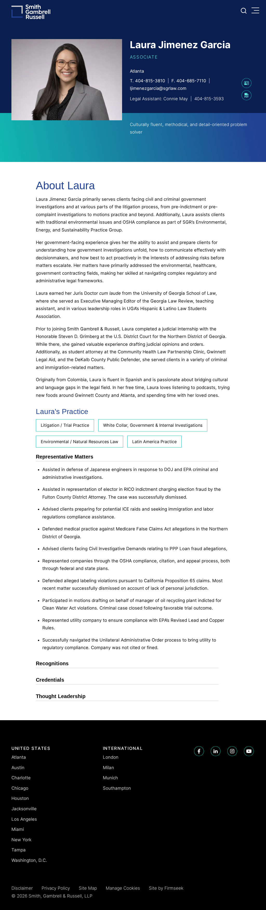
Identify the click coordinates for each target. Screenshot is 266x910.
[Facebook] (199, 751)
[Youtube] (249, 751)
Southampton (117, 788)
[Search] (244, 11)
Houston (20, 798)
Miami (17, 829)
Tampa (18, 849)
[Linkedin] (216, 751)
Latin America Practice (154, 441)
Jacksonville (24, 808)
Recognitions (52, 663)
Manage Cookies (123, 888)
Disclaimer (22, 888)
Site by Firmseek (166, 888)
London (110, 757)
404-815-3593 (209, 98)
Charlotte (21, 777)
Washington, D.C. (29, 860)
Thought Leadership (60, 696)
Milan (108, 767)
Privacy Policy (56, 888)
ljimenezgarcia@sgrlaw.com (158, 88)
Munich (110, 777)
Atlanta (137, 71)
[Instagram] (232, 751)
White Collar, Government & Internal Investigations (152, 425)
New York (21, 839)
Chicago (19, 788)
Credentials (50, 680)
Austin (17, 767)
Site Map (88, 888)
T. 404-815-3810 (147, 80)
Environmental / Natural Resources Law (79, 441)
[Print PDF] (246, 98)
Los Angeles (24, 819)
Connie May (175, 98)
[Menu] (256, 11)
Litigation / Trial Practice (65, 425)
